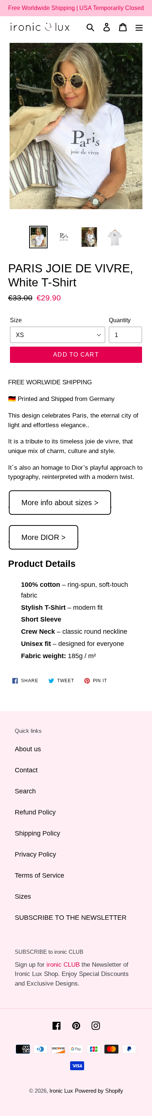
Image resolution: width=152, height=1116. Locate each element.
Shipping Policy (37, 833)
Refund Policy (35, 812)
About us (28, 749)
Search (25, 791)
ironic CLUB (63, 964)
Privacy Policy (35, 854)
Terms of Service (39, 875)
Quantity (120, 320)
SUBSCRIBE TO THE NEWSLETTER (71, 917)
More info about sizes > (60, 503)
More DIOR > (43, 537)
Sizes (23, 896)
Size (16, 320)
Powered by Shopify (99, 1091)
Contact (26, 770)
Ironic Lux (61, 1091)
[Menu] (139, 26)
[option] (38, 237)
